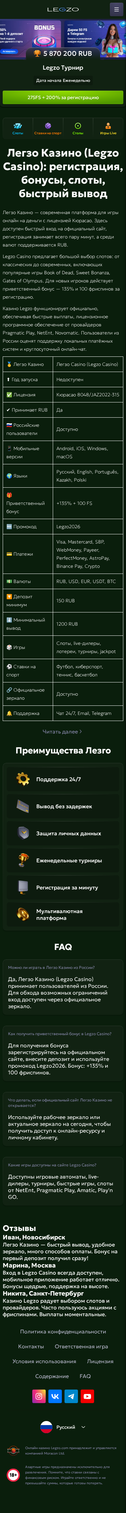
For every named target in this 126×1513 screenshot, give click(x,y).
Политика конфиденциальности (63, 1331)
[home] (63, 9)
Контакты (31, 1346)
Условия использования (44, 1361)
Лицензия (100, 1361)
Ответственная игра (81, 1346)
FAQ (85, 1376)
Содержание (52, 1376)
